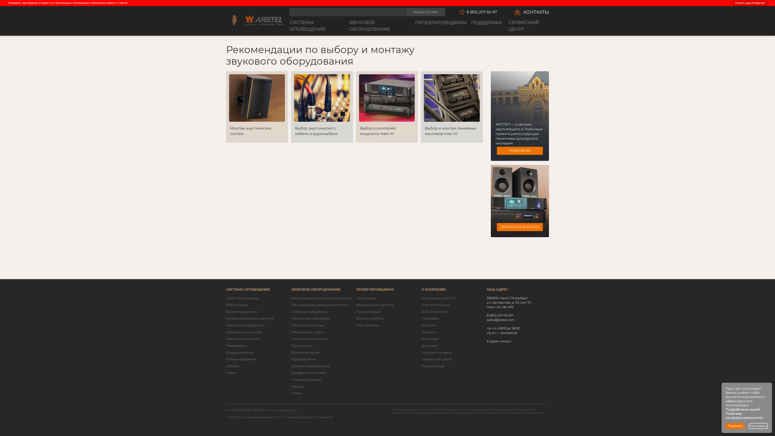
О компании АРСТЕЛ (439, 298)
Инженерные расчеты (374, 305)
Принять (735, 426)
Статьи (231, 373)
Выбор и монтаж (370, 318)
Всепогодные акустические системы (321, 298)
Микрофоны (236, 346)
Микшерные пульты (308, 332)
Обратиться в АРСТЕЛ (520, 227)
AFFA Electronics (435, 312)
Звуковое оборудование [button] (369, 26)
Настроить (758, 426)
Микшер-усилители (242, 339)
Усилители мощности (244, 332)
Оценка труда (433, 366)
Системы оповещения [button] (307, 26)
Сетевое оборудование (245, 325)
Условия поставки (437, 352)
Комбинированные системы (249, 318)
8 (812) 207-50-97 (482, 12)
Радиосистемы (303, 359)
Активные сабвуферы (309, 312)
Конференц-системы (308, 373)
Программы (366, 298)
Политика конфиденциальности (253, 417)
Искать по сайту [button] (426, 12)
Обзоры (232, 366)
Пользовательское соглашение (308, 417)
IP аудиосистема (239, 352)
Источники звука (305, 352)
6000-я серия (237, 305)
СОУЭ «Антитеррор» (243, 298)
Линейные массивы (307, 325)
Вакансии (430, 339)
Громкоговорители (242, 312)
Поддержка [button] (486, 22)
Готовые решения (241, 359)
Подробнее (520, 151)
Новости (429, 325)
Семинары (430, 318)
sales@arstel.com (500, 320)
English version (499, 341)
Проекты (429, 332)
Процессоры (302, 346)
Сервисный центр (523, 26)
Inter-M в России (435, 305)
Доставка (429, 346)
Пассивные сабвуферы (310, 318)
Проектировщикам (441, 22)
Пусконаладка (368, 312)
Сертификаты (367, 325)
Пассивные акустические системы (320, 305)
